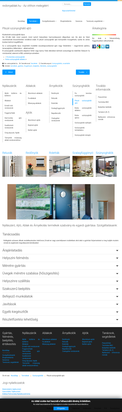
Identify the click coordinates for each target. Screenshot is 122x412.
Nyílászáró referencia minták (106, 118)
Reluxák (54, 98)
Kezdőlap (21, 21)
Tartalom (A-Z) (103, 112)
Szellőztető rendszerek (9, 126)
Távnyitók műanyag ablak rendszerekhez (13, 139)
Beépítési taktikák (104, 107)
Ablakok (8, 101)
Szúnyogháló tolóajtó (83, 135)
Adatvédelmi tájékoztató (11, 389)
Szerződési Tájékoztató (11, 391)
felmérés (43, 66)
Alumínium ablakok (35, 93)
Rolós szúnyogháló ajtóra (83, 116)
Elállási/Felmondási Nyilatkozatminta (16, 394)
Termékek (33, 21)
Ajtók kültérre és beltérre (13, 94)
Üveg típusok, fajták (12, 133)
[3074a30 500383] (61, 202)
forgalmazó (28, 66)
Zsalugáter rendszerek (55, 119)
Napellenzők (56, 113)
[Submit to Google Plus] (98, 46)
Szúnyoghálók (104, 152)
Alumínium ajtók (34, 120)
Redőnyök (55, 93)
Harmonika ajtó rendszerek (13, 119)
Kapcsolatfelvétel (68, 11)
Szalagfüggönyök (58, 108)
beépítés (36, 66)
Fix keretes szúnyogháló (16, 57)
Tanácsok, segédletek (94, 21)
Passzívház (102, 97)
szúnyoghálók (52, 66)
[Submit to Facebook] (94, 46)
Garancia (79, 21)
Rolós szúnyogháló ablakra (15, 59)
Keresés (87, 4)
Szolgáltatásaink (48, 21)
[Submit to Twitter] (103, 46)
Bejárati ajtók (33, 125)
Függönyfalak (10, 113)
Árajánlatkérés (65, 21)
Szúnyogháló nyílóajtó (83, 123)
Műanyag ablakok (34, 103)
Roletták (54, 103)
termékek (13, 66)
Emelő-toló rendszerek (9, 107)
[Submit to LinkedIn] (107, 46)
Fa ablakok (32, 98)
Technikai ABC (103, 102)
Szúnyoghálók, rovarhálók (61, 63)
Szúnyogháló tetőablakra (80, 129)
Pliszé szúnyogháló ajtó (83, 102)
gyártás (20, 66)
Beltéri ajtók (32, 130)
